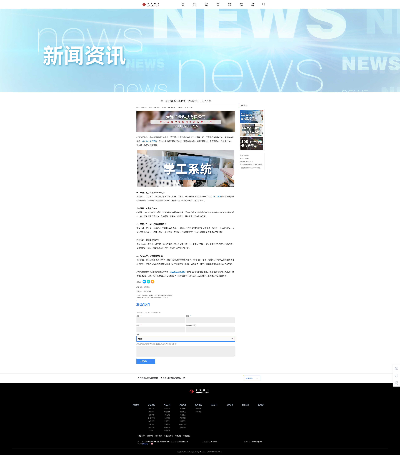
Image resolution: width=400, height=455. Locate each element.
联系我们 (252, 4)
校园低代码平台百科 (246, 161)
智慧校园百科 (244, 155)
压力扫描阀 (158, 436)
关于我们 (241, 4)
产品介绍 (194, 4)
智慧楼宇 (167, 424)
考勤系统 (183, 418)
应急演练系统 (168, 436)
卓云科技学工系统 (149, 141)
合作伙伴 (229, 4)
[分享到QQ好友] (153, 282)
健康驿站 (167, 427)
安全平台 (167, 421)
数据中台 (151, 412)
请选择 (140, 339)
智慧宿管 (151, 427)
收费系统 (167, 408)
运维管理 (183, 427)
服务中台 (151, 415)
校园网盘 (167, 418)
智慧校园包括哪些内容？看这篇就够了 (251, 165)
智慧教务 (151, 424)
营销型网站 (186, 436)
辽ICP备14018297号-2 (215, 452)
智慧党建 (167, 412)
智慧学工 (151, 421)
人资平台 (183, 415)
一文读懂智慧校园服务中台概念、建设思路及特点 (251, 168)
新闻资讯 (206, 4)
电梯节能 (178, 436)
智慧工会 (183, 412)
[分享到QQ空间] (148, 282)
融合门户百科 (244, 158)
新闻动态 (198, 412)
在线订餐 (167, 430)
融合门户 (151, 408)
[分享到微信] (144, 282)
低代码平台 (151, 418)
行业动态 (144, 107)
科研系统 (183, 421)
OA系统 (167, 415)
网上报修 (183, 408)
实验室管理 (182, 424)
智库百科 (217, 4)
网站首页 (182, 4)
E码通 (151, 430)
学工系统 (217, 197)
